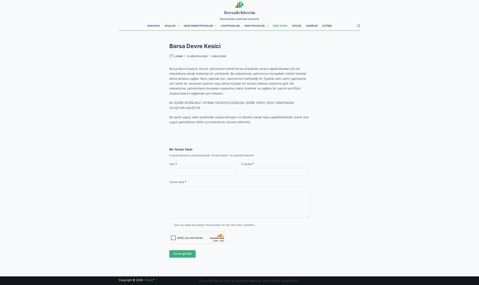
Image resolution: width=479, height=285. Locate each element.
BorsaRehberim (239, 13)
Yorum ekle (177, 182)
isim (173, 164)
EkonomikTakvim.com (214, 281)
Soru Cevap (280, 25)
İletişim (327, 25)
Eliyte (149, 280)
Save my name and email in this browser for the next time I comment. (214, 224)
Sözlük (296, 25)
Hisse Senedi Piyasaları (198, 25)
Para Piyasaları (254, 25)
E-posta (247, 164)
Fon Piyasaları (230, 25)
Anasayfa (153, 25)
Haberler (312, 25)
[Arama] (358, 25)
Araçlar (170, 25)
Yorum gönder (182, 253)
